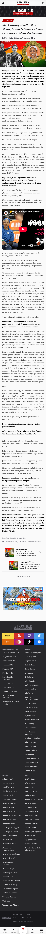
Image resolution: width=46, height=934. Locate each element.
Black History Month (12, 538)
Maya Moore (22, 538)
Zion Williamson (31, 708)
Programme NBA (9, 657)
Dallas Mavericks (9, 803)
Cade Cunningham (32, 762)
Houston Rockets (9, 820)
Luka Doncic (30, 681)
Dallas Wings (30, 795)
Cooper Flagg (30, 771)
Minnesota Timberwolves (8, 849)
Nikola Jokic (29, 693)
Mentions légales (18, 921)
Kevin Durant (30, 669)
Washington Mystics (33, 832)
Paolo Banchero (31, 767)
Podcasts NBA (8, 687)
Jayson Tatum (30, 716)
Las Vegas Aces (31, 807)
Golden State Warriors (11, 816)
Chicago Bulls (7, 795)
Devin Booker (30, 712)
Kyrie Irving (29, 677)
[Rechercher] (3, 3)
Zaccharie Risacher (32, 738)
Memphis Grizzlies (10, 836)
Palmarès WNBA (31, 836)
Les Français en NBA (10, 653)
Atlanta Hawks (8, 779)
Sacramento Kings (9, 885)
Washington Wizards (10, 905)
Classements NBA (9, 661)
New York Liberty (32, 820)
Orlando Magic (8, 869)
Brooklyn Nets (8, 787)
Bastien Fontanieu (25, 38)
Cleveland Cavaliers (10, 799)
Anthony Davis (30, 728)
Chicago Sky (29, 787)
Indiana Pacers (8, 824)
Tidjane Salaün (31, 750)
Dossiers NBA (7, 673)
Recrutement (33, 918)
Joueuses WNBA (31, 844)
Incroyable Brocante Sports (10, 703)
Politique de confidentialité (20, 918)
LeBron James (30, 657)
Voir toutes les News (23, 577)
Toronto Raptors (9, 897)
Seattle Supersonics (10, 893)
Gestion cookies (28, 921)
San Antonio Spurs (10, 889)
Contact (22, 914)
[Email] (31, 38)
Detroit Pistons (8, 811)
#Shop (8, 635)
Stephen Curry (30, 661)
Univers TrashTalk (11, 541)
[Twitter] (34, 38)
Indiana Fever (30, 803)
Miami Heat (7, 840)
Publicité (28, 914)
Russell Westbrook (32, 720)
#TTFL (8, 642)
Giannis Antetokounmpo (31, 698)
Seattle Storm (30, 828)
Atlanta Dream (30, 783)
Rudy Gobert (29, 665)
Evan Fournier (30, 704)
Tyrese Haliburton (32, 758)
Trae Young (29, 724)
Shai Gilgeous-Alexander (31, 733)
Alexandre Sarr (31, 746)
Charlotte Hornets (9, 791)
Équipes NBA (7, 683)
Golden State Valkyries (34, 799)
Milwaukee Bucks (9, 844)
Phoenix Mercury (31, 824)
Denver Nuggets (8, 807)
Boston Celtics (8, 783)
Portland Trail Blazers (11, 881)
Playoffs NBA (7, 669)
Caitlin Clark (30, 779)
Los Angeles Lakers (10, 832)
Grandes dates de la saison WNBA (33, 849)
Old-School (22, 541)
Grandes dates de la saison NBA (10, 696)
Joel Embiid (29, 754)
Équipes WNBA (30, 840)
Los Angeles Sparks (32, 811)
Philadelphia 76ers (9, 873)
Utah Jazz (6, 901)
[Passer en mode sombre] (43, 3)
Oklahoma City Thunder (8, 863)
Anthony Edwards (32, 685)
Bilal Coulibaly (30, 742)
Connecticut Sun (31, 791)
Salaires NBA (7, 665)
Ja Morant (29, 673)
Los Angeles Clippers (10, 828)
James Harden (30, 689)
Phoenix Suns (7, 877)
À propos (15, 914)
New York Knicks (9, 858)
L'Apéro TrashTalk (10, 691)
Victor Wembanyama (33, 653)
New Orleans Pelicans (11, 854)
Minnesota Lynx (31, 816)
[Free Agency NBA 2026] (23, 598)
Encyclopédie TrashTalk (7, 678)
